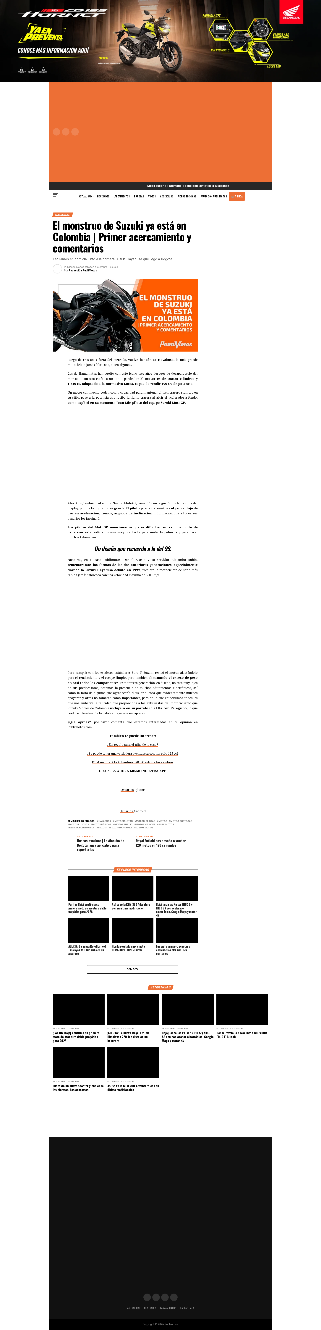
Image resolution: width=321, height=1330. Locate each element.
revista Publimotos (82, 828)
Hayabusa (104, 821)
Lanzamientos (122, 196)
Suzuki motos (144, 828)
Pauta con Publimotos (214, 196)
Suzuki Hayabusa (121, 828)
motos (162, 821)
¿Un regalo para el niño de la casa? (132, 744)
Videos (152, 196)
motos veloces (145, 824)
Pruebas (139, 196)
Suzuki (102, 828)
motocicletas (123, 821)
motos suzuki (123, 824)
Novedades (103, 196)
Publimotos (166, 824)
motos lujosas (79, 824)
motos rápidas (101, 824)
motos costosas (181, 821)
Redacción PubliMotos (83, 270)
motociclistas (145, 821)
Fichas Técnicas (187, 196)
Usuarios (127, 790)
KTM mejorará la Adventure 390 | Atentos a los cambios (132, 762)
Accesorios (166, 196)
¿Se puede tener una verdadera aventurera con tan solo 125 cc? (132, 753)
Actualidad (85, 196)
